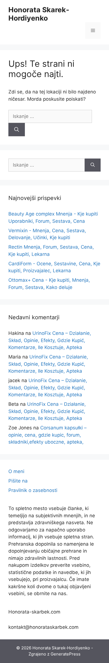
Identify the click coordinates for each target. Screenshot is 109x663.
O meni (16, 471)
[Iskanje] (16, 129)
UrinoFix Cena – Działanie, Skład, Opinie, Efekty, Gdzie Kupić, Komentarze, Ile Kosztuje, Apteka (49, 340)
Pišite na (18, 481)
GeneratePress (65, 654)
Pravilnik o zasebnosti (32, 490)
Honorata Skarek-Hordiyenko (38, 14)
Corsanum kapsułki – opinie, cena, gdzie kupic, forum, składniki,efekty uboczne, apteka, (47, 435)
